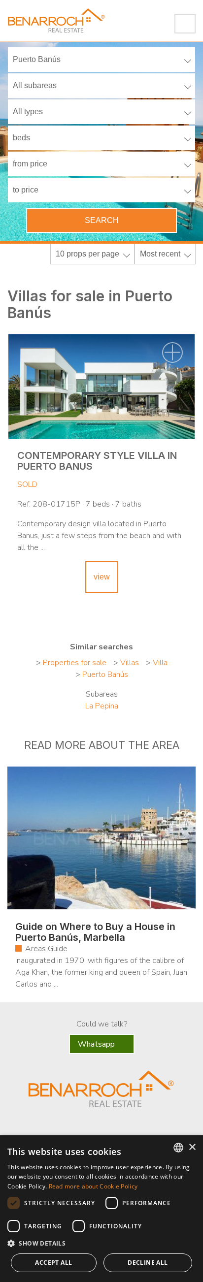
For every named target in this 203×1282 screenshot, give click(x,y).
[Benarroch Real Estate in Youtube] (109, 1128)
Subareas (102, 694)
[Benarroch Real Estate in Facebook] (70, 1127)
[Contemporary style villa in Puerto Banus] (101, 386)
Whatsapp (97, 1044)
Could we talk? (101, 1024)
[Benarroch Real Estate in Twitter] (88, 1128)
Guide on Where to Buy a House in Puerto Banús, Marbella (95, 932)
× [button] (192, 1147)
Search (102, 220)
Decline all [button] (148, 1262)
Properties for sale (74, 662)
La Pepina (101, 706)
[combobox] (178, 1148)
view (102, 577)
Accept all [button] (53, 1262)
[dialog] (101, 1208)
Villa (160, 662)
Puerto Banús (105, 674)
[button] (101, 1244)
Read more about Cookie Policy (93, 1186)
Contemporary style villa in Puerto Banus (97, 460)
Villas (129, 662)
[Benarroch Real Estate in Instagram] (131, 1128)
